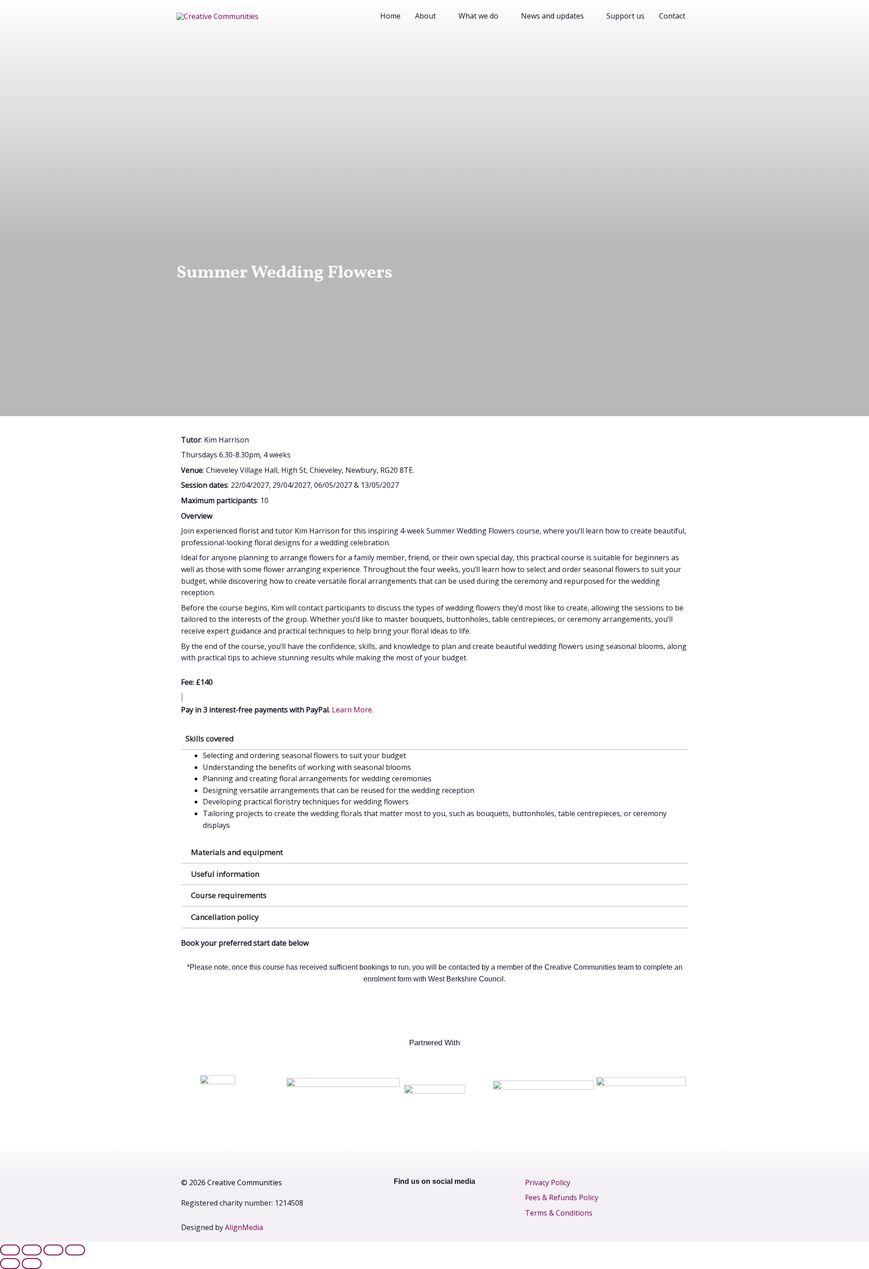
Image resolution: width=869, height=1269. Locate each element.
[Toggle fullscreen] (32, 1250)
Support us (625, 16)
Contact (672, 16)
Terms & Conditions (558, 1213)
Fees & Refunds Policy (561, 1197)
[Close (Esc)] (75, 1250)
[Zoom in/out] (10, 1250)
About (425, 16)
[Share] (53, 1250)
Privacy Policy (547, 1182)
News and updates (552, 16)
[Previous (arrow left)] (10, 1263)
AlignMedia (244, 1227)
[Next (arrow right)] (32, 1263)
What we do (478, 16)
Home (390, 16)
